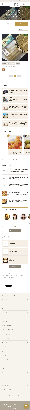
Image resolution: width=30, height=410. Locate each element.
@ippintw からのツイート (8, 389)
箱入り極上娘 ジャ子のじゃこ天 (8, 63)
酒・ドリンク (5, 342)
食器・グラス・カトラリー (8, 347)
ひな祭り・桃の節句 (6, 325)
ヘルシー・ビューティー (7, 308)
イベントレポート (6, 359)
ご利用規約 (23, 404)
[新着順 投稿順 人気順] (23, 29)
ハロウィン (4, 312)
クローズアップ (5, 364)
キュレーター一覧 (6, 395)
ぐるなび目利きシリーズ (14, 404)
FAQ (9, 406)
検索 (27, 4)
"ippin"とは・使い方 (6, 398)
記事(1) (8, 23)
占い (3, 368)
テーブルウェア (5, 355)
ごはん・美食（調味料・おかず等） (10, 334)
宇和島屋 (18, 63)
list (12, 285)
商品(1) (21, 23)
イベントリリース (6, 377)
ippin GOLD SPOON (6, 385)
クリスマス (4, 316)
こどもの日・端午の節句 (7, 329)
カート (23, 4)
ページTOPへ (15, 282)
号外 (3, 381)
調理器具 (4, 351)
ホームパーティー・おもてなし (9, 304)
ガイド (3, 372)
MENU (2, 4)
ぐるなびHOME (5, 404)
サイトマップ (4, 406)
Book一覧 (17, 395)
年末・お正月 (5, 321)
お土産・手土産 (5, 299)
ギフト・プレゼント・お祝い (8, 295)
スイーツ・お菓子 (6, 338)
